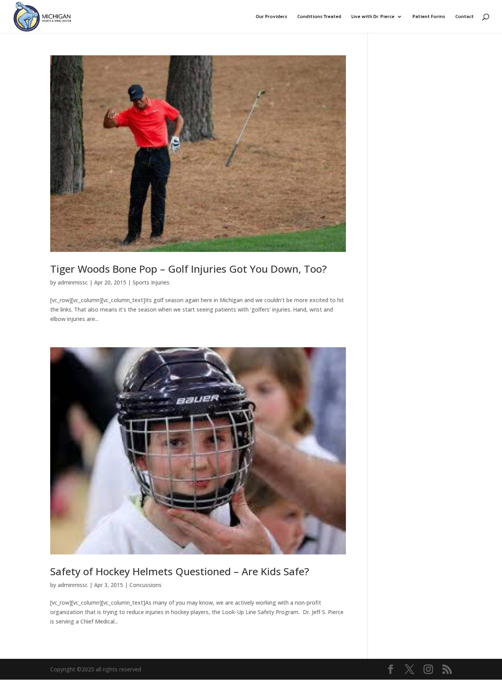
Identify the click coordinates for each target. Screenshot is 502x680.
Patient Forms (429, 17)
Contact (464, 17)
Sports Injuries (151, 282)
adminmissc (73, 282)
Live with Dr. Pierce (373, 17)
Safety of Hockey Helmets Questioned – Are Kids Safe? (179, 571)
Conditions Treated (319, 17)
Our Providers (271, 17)
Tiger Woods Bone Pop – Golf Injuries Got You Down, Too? (188, 269)
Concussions (145, 585)
